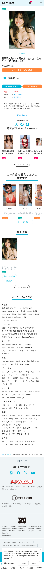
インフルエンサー (12, 428)
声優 (20, 419)
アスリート (9, 434)
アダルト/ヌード (23, 434)
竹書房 (29, 314)
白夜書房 (17, 317)
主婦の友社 (6, 314)
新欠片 (4, 317)
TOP (3, 454)
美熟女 (35, 391)
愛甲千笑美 (17, 97)
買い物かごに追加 (11, 86)
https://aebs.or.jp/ (6, 535)
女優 (36, 416)
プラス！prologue (24, 345)
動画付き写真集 (8, 348)
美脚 (26, 375)
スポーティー (10, 381)
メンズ (8, 444)
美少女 (8, 391)
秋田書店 (5, 308)
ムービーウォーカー (9, 320)
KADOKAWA (18, 94)
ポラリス (34, 351)
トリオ (17, 405)
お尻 (36, 372)
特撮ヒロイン (31, 428)
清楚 (22, 398)
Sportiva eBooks (28, 337)
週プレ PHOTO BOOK (10, 328)
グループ (30, 405)
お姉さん (21, 391)
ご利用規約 (6, 542)
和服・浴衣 (22, 364)
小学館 (14, 314)
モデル (8, 419)
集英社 (35, 311)
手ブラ (8, 441)
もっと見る (22, 164)
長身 (7, 378)
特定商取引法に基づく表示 (11, 546)
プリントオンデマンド (10, 351)
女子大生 (31, 419)
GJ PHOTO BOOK (9, 331)
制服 (21, 361)
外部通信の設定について (28, 546)
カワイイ (25, 394)
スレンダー (10, 372)
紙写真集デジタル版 (9, 345)
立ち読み (22, 53)
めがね (8, 364)
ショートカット (11, 375)
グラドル (9, 416)
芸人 (22, 431)
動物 (19, 444)
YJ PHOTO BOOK (27, 328)
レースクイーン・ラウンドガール (18, 422)
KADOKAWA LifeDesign (11, 311)
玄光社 (23, 311)
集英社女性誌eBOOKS (28, 334)
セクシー (9, 398)
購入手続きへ (32, 86)
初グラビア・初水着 (25, 441)
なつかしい (9, 394)
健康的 (19, 378)
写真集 (9, 454)
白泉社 (10, 317)
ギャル (7, 384)
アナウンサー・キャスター (15, 425)
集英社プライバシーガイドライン (22, 542)
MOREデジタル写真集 (25, 331)
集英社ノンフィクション (11, 337)
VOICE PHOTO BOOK (23, 348)
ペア (6, 405)
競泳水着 (33, 361)
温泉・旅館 (21, 408)
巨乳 (24, 372)
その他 (30, 444)
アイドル (24, 416)
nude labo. (6, 354)
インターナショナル (29, 381)
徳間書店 (36, 314)
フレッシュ (32, 378)
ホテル (7, 408)
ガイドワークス (16, 308)
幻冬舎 (29, 311)
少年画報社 (21, 314)
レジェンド (9, 431)
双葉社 (24, 317)
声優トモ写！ (25, 351)
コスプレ (8, 361)
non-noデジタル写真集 (10, 334)
